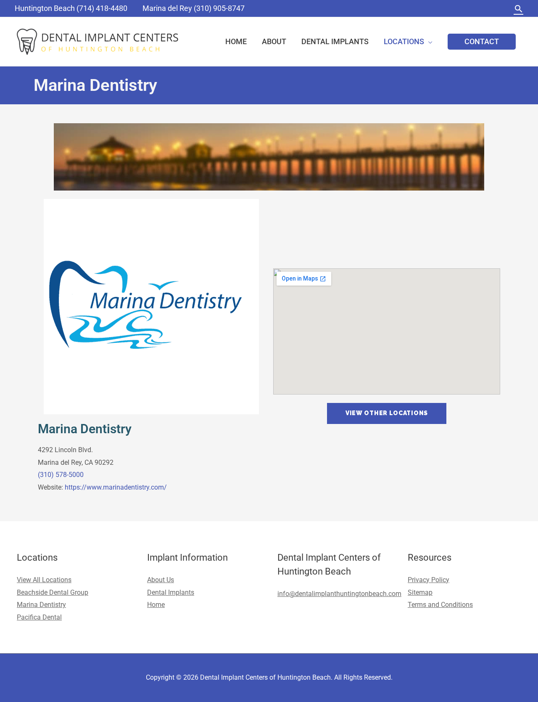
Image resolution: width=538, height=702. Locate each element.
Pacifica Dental (39, 617)
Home (156, 605)
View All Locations (44, 580)
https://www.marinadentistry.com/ (116, 487)
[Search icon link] (518, 8)
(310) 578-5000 (61, 475)
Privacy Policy (428, 580)
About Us (160, 580)
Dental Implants (170, 592)
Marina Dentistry (85, 428)
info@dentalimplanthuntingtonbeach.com (339, 594)
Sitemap (420, 592)
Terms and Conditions (440, 605)
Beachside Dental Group (52, 592)
